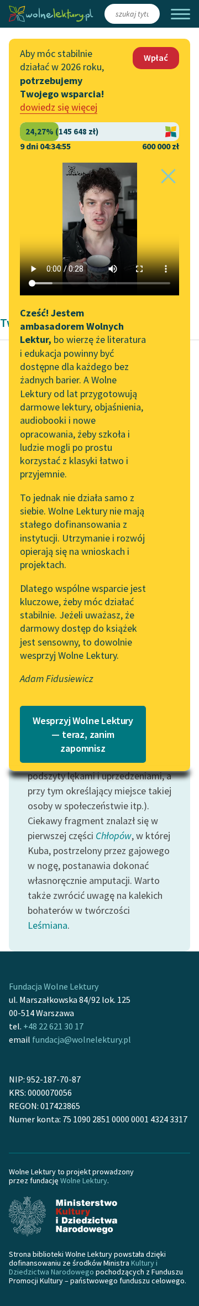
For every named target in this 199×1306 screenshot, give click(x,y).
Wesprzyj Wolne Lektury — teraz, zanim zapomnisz (83, 734)
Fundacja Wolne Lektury (53, 986)
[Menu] (180, 14)
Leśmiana (47, 925)
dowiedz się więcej (58, 107)
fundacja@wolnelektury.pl (81, 1039)
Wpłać (156, 57)
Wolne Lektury (83, 1180)
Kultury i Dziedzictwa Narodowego (83, 1267)
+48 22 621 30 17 (53, 1026)
